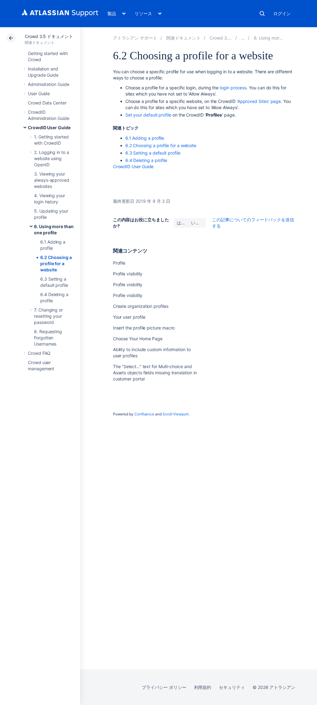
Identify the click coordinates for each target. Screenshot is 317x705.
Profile (119, 262)
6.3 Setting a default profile (152, 152)
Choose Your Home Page (138, 338)
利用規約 (202, 687)
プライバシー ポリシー (164, 687)
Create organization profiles (140, 306)
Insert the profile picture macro (144, 327)
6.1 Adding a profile (144, 138)
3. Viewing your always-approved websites (51, 180)
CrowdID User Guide (49, 127)
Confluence (144, 414)
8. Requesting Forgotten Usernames (48, 337)
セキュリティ (232, 687)
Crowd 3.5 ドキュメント (49, 36)
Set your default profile (148, 114)
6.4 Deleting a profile (146, 160)
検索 (262, 14)
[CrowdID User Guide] (243, 37)
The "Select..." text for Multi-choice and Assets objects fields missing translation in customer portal (155, 372)
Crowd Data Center (47, 102)
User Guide (39, 93)
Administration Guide (48, 84)
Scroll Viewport (176, 414)
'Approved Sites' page (259, 101)
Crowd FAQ (39, 353)
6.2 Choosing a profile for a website (56, 263)
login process (233, 87)
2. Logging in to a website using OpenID (51, 158)
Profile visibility (128, 273)
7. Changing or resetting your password (48, 316)
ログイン (282, 13)
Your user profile (129, 317)
